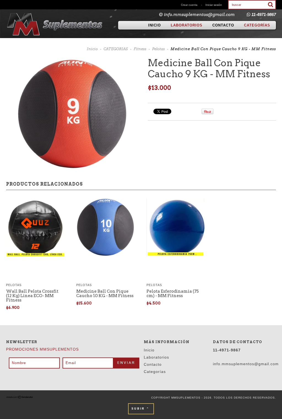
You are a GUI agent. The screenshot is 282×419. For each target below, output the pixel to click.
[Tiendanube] (20, 397)
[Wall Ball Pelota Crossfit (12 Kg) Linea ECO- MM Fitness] (35, 228)
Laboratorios (186, 25)
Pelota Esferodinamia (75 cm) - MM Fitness (173, 293)
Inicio (154, 25)
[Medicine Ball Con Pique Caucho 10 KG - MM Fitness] (105, 227)
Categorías (257, 25)
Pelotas (158, 49)
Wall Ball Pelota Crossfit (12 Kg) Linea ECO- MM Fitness (32, 295)
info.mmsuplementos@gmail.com (199, 14)
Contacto (223, 25)
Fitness (140, 49)
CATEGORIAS (116, 49)
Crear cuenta (189, 4)
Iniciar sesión (213, 4)
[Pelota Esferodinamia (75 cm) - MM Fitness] (176, 228)
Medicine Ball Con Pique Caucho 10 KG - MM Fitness (105, 293)
